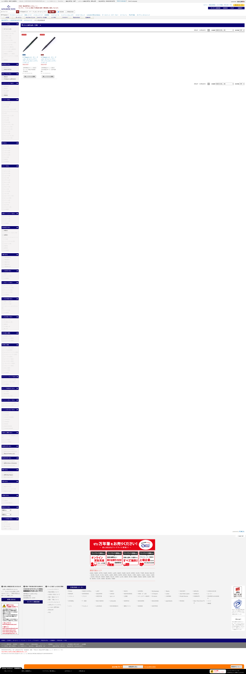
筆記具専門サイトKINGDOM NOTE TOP (11, 20)
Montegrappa (155, 591)
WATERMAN (85, 593)
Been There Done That (199, 602)
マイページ (42, 644)
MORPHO (126, 601)
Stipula (167, 591)
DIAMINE (140, 606)
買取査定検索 (70, 11)
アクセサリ (36, 640)
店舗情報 (22, 644)
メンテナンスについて (54, 602)
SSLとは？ (238, 619)
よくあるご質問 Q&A (53, 607)
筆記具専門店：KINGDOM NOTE (75, 646)
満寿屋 (209, 603)
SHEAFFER (99, 593)
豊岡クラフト (127, 606)
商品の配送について (53, 592)
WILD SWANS (99, 601)
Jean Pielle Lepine (184, 593)
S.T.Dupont (155, 593)
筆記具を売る (44, 640)
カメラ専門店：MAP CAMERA (8, 646)
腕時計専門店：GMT (41, 646)
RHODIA (182, 601)
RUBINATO (196, 596)
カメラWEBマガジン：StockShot (26, 646)
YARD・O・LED (142, 593)
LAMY (97, 591)
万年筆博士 (71, 601)
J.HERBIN (168, 596)
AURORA (140, 591)
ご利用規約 (50, 644)
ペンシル (23, 640)
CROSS (112, 593)
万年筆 (9, 640)
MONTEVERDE (128, 593)
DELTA (126, 591)
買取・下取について (53, 599)
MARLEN (196, 591)
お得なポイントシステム (54, 604)
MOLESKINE (155, 601)
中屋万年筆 (99, 596)
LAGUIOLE (99, 606)
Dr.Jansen (154, 596)
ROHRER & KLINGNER (213, 597)
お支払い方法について (54, 594)
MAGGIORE (141, 601)
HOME (3, 640)
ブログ (27, 644)
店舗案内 (52, 640)
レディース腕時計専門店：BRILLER (56, 646)
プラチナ (84, 596)
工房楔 (125, 596)
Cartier (167, 593)
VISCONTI (182, 591)
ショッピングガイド (53, 589)
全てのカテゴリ (28, 20)
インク (29, 640)
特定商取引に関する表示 (73, 644)
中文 (49, 612)
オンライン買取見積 (6, 644)
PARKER (70, 593)
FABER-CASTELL (86, 591)
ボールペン (16, 640)
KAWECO (196, 593)
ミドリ (70, 606)
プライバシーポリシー (60, 644)
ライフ (209, 601)
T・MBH (84, 601)
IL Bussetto (113, 601)
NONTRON (155, 606)
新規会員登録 (34, 644)
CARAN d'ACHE (212, 591)
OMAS (111, 591)
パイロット (71, 596)
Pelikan (70, 591)
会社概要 (84, 644)
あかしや (112, 596)
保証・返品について (53, 597)
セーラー (210, 593)
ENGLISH (50, 609)
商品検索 (61, 11)
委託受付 (15, 644)
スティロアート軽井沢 (143, 596)
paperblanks (169, 601)
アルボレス (85, 606)
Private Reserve (184, 596)
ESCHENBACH (114, 606)
